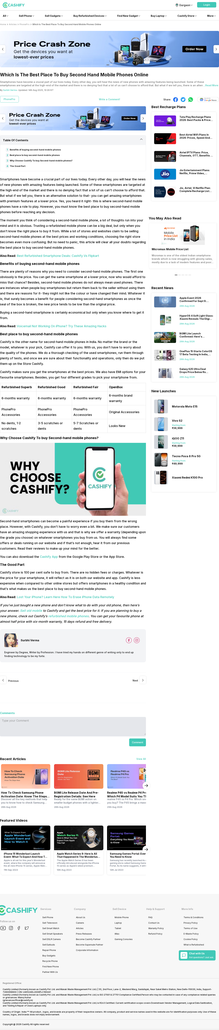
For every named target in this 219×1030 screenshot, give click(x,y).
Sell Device (119, 909)
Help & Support (155, 909)
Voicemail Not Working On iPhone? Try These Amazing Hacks (61, 326)
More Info (187, 909)
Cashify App (49, 556)
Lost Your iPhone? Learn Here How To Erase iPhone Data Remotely (65, 597)
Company (80, 909)
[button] (206, 5)
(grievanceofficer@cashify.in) (18, 1000)
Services (45, 909)
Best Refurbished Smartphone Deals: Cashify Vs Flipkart (58, 256)
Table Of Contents (15, 140)
